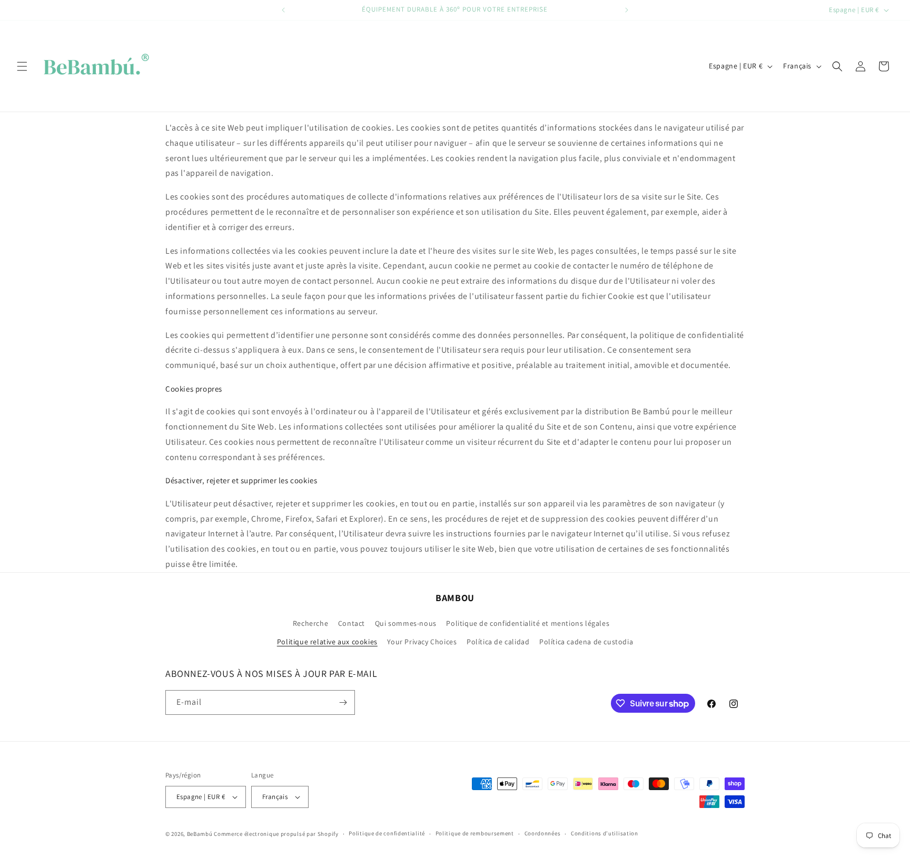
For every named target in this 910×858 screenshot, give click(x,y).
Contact (351, 623)
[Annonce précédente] (283, 10)
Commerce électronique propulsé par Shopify (276, 833)
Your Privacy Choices (422, 642)
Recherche (310, 623)
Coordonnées (543, 833)
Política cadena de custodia (586, 642)
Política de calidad (498, 642)
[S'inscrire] (342, 702)
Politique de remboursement (475, 833)
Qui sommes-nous (406, 623)
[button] (22, 66)
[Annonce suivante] (626, 10)
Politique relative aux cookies (327, 642)
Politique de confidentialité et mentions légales (527, 623)
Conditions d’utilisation (604, 833)
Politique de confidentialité (387, 833)
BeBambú (200, 833)
